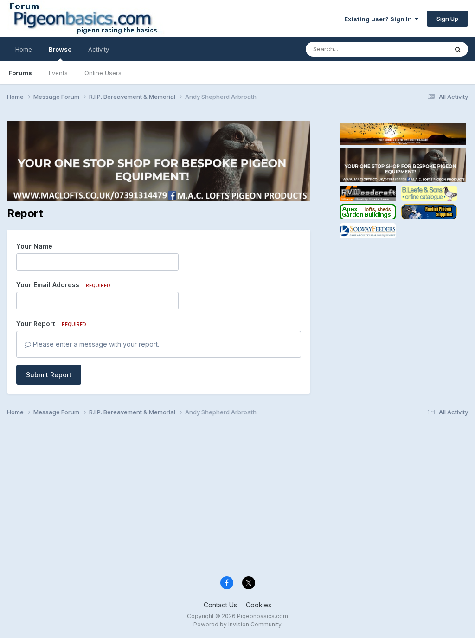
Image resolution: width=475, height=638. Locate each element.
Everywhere (419, 48)
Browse (60, 49)
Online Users (103, 73)
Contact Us (220, 605)
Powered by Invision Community (237, 624)
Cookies (258, 605)
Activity (98, 49)
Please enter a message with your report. (95, 344)
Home (23, 49)
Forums (20, 73)
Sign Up (447, 18)
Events (58, 73)
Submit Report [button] (48, 375)
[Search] (458, 49)
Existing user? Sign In (379, 19)
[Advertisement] (403, 298)
